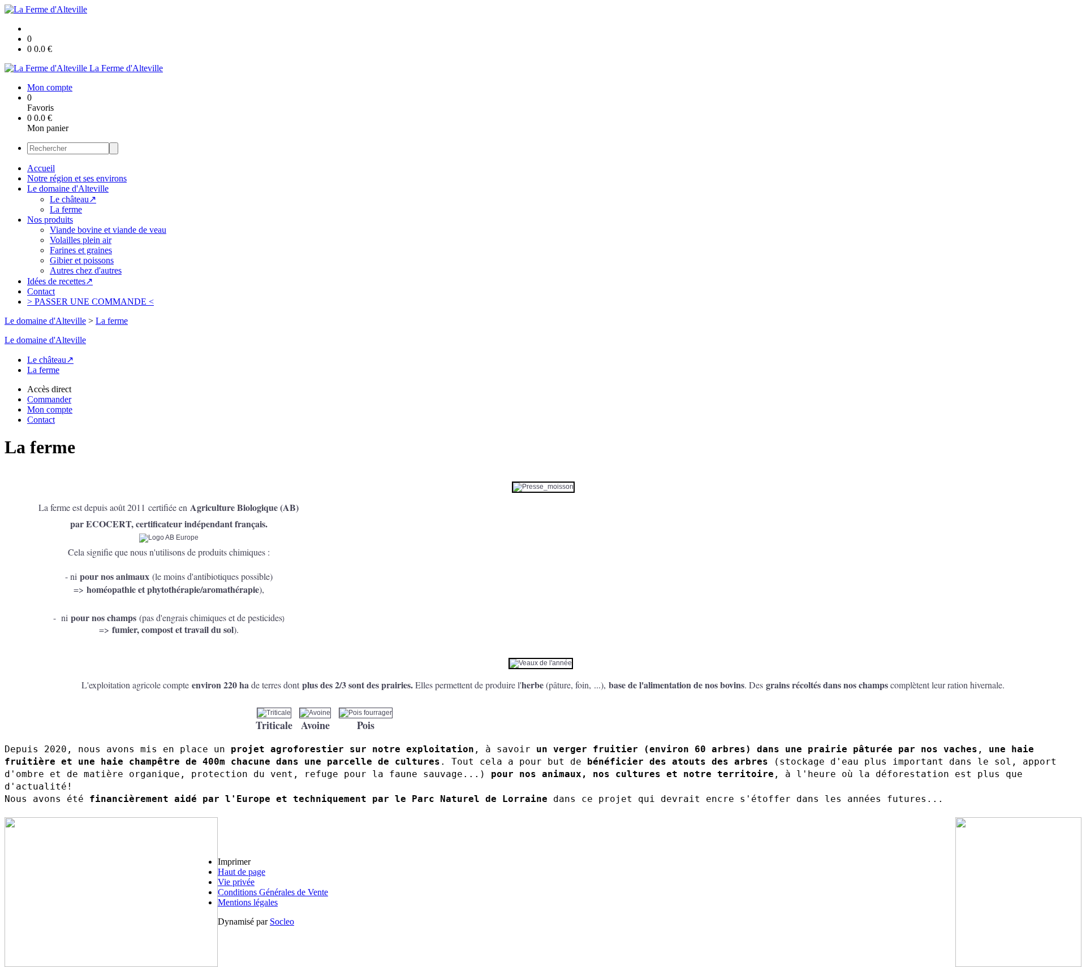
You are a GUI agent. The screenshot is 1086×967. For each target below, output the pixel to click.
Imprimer (234, 861)
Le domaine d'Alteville (68, 188)
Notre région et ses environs (77, 178)
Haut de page (241, 872)
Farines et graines (81, 250)
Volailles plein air (80, 240)
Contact (41, 291)
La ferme (66, 209)
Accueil (41, 168)
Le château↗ (73, 199)
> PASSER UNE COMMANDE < (90, 301)
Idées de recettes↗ (60, 281)
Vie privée (236, 882)
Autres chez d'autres (86, 270)
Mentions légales (248, 902)
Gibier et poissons (82, 260)
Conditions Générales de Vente (273, 892)
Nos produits (50, 219)
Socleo (282, 921)
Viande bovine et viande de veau (108, 230)
